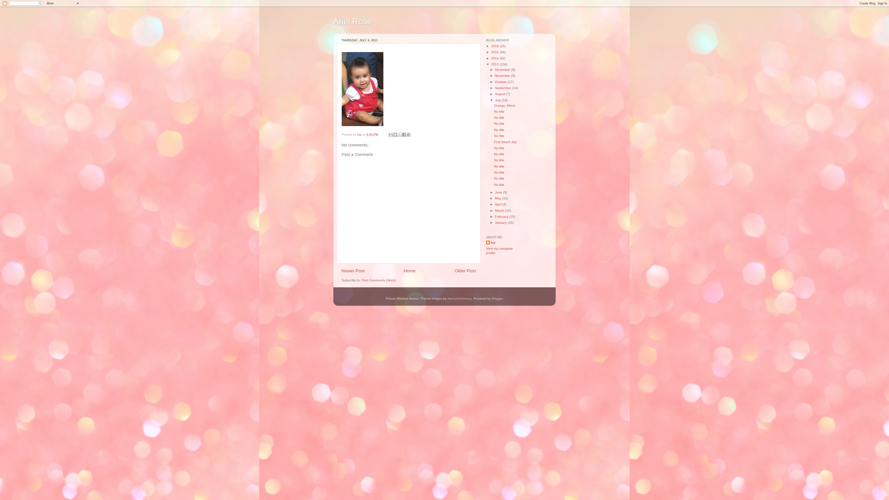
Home (410, 270)
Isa (493, 242)
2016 (495, 46)
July (498, 100)
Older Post (465, 270)
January (501, 222)
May (498, 198)
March (500, 210)
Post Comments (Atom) (379, 280)
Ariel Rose (352, 21)
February (502, 216)
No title (499, 111)
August (500, 94)
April (498, 204)
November (503, 76)
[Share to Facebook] (404, 134)
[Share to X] (399, 134)
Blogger (497, 298)
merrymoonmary (460, 298)
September (503, 88)
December (503, 69)
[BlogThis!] (395, 134)
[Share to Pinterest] (408, 134)
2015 (495, 52)
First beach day (505, 142)
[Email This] (390, 134)
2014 (495, 58)
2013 (495, 64)
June (499, 192)
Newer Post (353, 270)
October (501, 82)
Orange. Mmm (504, 105)
